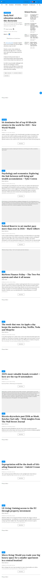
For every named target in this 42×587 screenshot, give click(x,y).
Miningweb (25, 4)
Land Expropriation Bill (9, 474)
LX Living (13, 517)
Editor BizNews (5, 181)
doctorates (7, 75)
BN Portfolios (18, 4)
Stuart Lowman (9, 29)
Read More (21, 143)
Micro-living (5, 567)
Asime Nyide (4, 279)
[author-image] (4, 29)
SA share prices (32, 4)
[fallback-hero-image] (27, 15)
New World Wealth (20, 134)
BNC (6, 4)
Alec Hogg (4, 130)
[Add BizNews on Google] (13, 38)
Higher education (8, 72)
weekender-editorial (17, 72)
